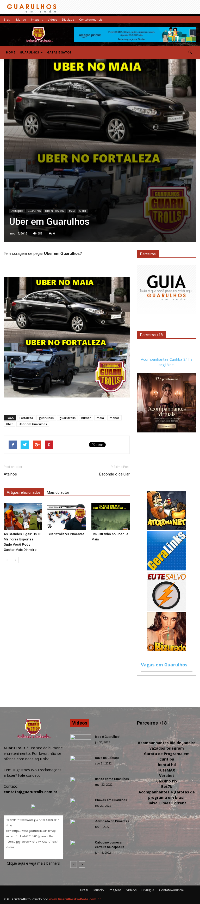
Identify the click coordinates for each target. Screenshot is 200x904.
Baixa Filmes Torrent (166, 802)
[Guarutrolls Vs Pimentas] (66, 516)
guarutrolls (67, 418)
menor (114, 418)
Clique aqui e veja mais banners (33, 863)
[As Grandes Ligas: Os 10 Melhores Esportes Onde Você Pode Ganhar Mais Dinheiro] (23, 516)
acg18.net (167, 364)
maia (100, 418)
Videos (52, 19)
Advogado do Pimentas (112, 821)
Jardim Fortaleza (55, 211)
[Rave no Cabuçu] (80, 763)
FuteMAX (166, 770)
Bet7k (166, 786)
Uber (9, 424)
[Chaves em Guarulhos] (80, 805)
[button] (190, 52)
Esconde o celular (114, 474)
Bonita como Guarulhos (112, 779)
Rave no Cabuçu (107, 758)
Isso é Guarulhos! (107, 737)
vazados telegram (166, 748)
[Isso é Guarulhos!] (80, 741)
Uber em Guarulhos (33, 424)
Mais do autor (58, 492)
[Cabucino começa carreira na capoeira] (80, 847)
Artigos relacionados (24, 492)
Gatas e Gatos (59, 52)
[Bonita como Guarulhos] (80, 784)
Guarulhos (29, 52)
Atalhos (10, 474)
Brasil (7, 19)
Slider (82, 211)
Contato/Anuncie (91, 19)
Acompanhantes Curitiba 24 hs (166, 359)
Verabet (166, 775)
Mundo (21, 19)
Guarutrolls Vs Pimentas (65, 534)
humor (86, 418)
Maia (72, 211)
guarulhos (46, 418)
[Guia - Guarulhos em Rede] (166, 312)
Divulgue (68, 19)
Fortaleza (26, 418)
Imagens (37, 19)
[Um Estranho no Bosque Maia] (110, 516)
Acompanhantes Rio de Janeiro (167, 742)
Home (10, 52)
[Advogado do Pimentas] (80, 826)
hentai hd (167, 764)
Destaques (17, 211)
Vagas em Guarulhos (164, 664)
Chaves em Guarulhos (111, 800)
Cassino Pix (166, 781)
